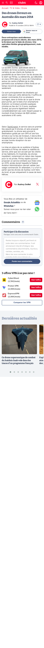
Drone (24, 8)
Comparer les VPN (22, 302)
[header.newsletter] (11, 3)
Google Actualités (12, 202)
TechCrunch (12, 127)
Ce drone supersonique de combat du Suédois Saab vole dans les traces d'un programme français (18, 360)
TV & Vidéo (15, 8)
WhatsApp (8, 206)
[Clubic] (22, 3)
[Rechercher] (6, 3)
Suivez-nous (11, 31)
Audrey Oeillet (17, 23)
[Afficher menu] (3, 2)
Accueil (5, 8)
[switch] (36, 2)
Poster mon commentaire (22, 261)
